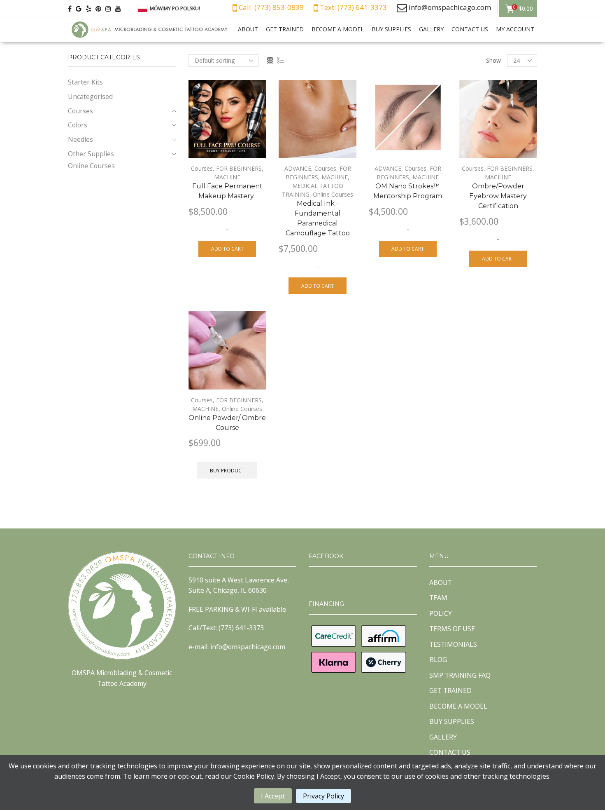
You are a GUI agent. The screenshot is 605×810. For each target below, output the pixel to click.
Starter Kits (85, 82)
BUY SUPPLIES (391, 29)
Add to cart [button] (227, 248)
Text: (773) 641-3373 (352, 7)
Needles (80, 139)
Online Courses (333, 194)
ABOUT (248, 29)
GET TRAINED (285, 29)
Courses (202, 168)
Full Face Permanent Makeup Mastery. (227, 191)
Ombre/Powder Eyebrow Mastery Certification (498, 196)
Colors (77, 124)
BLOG (438, 659)
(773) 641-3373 (241, 627)
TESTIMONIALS (453, 644)
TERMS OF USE (452, 628)
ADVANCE (297, 168)
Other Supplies (91, 153)
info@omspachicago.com (450, 7)
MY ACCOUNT (515, 29)
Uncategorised (90, 96)
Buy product (227, 470)
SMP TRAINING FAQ (460, 675)
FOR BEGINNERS (239, 168)
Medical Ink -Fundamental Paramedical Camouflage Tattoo (318, 218)
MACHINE (227, 177)
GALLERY (431, 29)
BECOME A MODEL (338, 29)
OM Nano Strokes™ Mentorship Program (407, 191)
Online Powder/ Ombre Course (227, 423)
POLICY (440, 613)
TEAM (438, 597)
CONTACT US (469, 29)
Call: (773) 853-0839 (270, 7)
